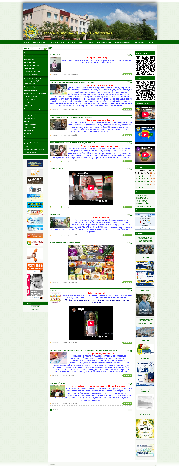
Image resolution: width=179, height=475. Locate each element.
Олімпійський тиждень (58, 383)
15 (139, 182)
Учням (81, 42)
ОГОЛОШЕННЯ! (55, 215)
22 (139, 185)
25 (148, 185)
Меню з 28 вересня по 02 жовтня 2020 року (66, 243)
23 (142, 185)
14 (136, 182)
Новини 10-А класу (56, 169)
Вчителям (71, 42)
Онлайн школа (55, 55)
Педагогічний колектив (56, 42)
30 (142, 188)
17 (145, 182)
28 (136, 188)
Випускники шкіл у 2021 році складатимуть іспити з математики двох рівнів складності (83, 350)
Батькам (90, 42)
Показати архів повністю (143, 206)
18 (148, 182)
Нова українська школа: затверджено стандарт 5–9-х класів (73, 82)
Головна (26, 42)
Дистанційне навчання (122, 42)
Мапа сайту (151, 42)
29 (139, 188)
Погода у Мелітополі (145, 228)
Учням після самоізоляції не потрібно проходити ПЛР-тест (72, 143)
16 (142, 182)
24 (145, 185)
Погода (137, 214)
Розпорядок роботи (104, 42)
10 (145, 179)
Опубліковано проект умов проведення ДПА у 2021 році (71, 117)
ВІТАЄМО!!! (53, 290)
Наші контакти (139, 42)
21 (136, 185)
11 (148, 179)
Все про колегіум (39, 42)
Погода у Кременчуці (144, 227)
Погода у (145, 218)
